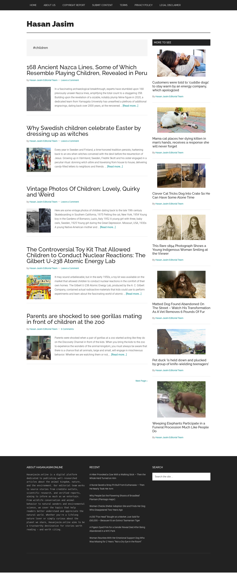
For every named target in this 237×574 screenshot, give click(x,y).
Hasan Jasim (50, 23)
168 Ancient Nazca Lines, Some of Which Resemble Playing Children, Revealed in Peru (87, 70)
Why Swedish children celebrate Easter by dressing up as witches (84, 131)
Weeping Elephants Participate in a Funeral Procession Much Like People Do (180, 427)
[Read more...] (130, 105)
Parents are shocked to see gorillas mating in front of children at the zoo (84, 319)
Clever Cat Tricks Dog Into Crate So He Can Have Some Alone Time (181, 195)
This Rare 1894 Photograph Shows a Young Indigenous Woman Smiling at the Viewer (180, 249)
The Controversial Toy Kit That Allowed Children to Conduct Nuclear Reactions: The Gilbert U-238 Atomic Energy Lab (86, 255)
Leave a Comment (70, 80)
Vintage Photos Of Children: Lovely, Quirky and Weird (83, 191)
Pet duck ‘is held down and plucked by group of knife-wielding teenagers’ (180, 362)
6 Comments (67, 329)
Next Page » (142, 380)
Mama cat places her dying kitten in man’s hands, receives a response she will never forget (180, 142)
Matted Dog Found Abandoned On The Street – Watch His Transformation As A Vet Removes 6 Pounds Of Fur (181, 308)
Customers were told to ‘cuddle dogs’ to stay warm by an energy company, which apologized (180, 86)
